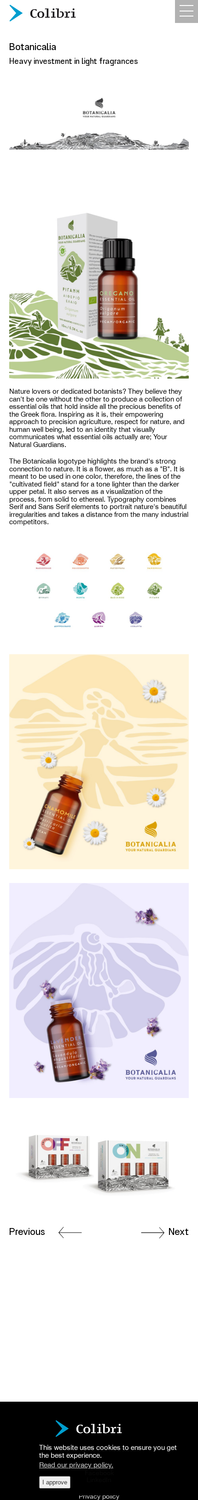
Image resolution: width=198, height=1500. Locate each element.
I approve (54, 1482)
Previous (27, 1231)
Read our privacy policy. (76, 1465)
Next (179, 1231)
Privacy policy (99, 1496)
